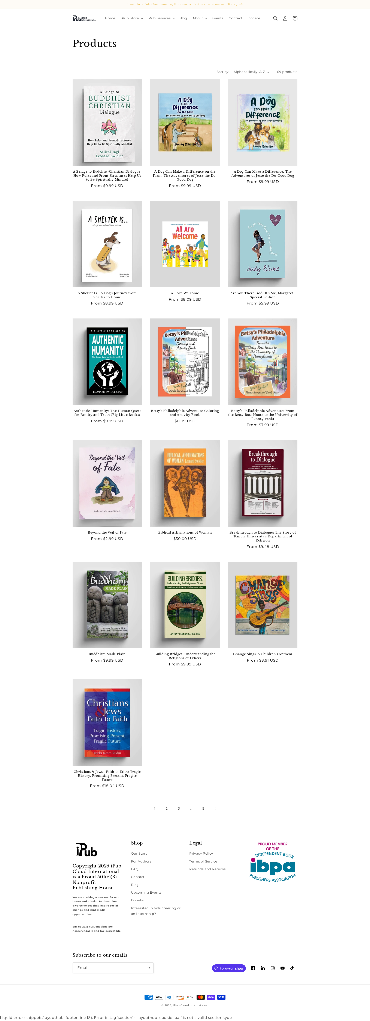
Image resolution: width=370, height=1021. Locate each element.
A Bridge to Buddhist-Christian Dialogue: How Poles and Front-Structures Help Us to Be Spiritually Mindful (107, 175)
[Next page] (215, 808)
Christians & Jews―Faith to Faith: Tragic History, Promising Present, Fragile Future (107, 776)
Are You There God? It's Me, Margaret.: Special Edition (262, 295)
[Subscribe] (148, 967)
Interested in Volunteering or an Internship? (156, 911)
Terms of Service (203, 861)
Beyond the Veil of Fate (107, 532)
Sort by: (223, 72)
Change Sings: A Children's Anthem (262, 654)
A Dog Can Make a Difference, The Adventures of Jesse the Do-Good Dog (262, 173)
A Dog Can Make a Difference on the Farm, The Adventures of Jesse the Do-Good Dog (185, 175)
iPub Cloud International (191, 1005)
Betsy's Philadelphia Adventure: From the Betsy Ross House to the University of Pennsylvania (262, 415)
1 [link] (154, 808)
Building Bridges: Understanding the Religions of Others (184, 656)
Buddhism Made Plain (107, 654)
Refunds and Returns (207, 869)
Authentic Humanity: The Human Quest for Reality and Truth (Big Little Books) (107, 413)
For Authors (141, 861)
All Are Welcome (185, 293)
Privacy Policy (201, 853)
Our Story (139, 853)
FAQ (135, 869)
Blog (135, 885)
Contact (138, 877)
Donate (137, 900)
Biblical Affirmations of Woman (185, 532)
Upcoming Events (146, 892)
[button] (131, 18)
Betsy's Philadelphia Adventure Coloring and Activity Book (185, 413)
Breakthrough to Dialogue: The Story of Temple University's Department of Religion (263, 536)
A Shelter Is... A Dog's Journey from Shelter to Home (107, 295)
